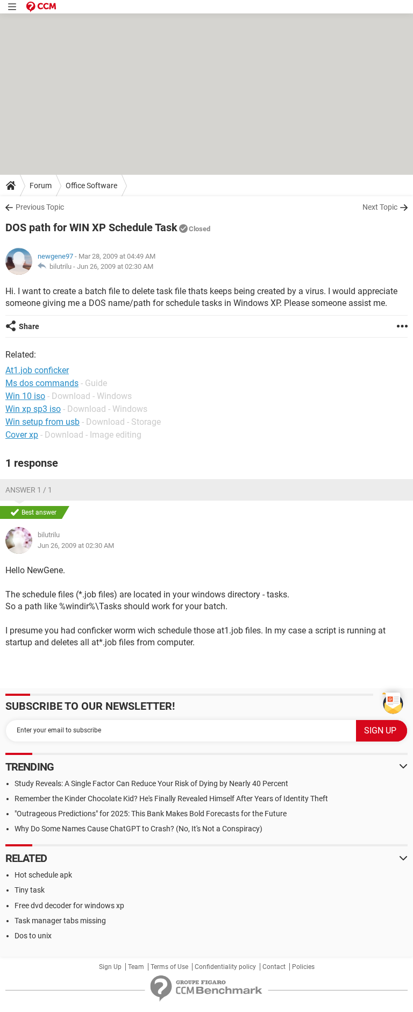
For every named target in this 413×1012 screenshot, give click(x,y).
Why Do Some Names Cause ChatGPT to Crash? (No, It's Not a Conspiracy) (138, 828)
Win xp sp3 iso (33, 409)
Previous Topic (40, 207)
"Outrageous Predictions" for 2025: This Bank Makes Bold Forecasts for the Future (151, 813)
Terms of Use (169, 967)
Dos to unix (33, 935)
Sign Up (110, 967)
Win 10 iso (25, 396)
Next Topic (379, 207)
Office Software (91, 185)
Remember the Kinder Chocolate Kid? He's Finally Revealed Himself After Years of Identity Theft (171, 798)
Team (136, 967)
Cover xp (21, 435)
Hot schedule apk (43, 875)
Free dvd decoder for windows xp (69, 905)
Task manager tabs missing (60, 920)
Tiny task (30, 890)
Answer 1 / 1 (28, 490)
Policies (303, 967)
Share (29, 326)
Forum (41, 185)
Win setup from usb (42, 422)
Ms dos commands (42, 383)
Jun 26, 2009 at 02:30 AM (115, 266)
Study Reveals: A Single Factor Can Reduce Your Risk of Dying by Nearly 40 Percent (151, 783)
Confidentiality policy (225, 967)
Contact (274, 967)
